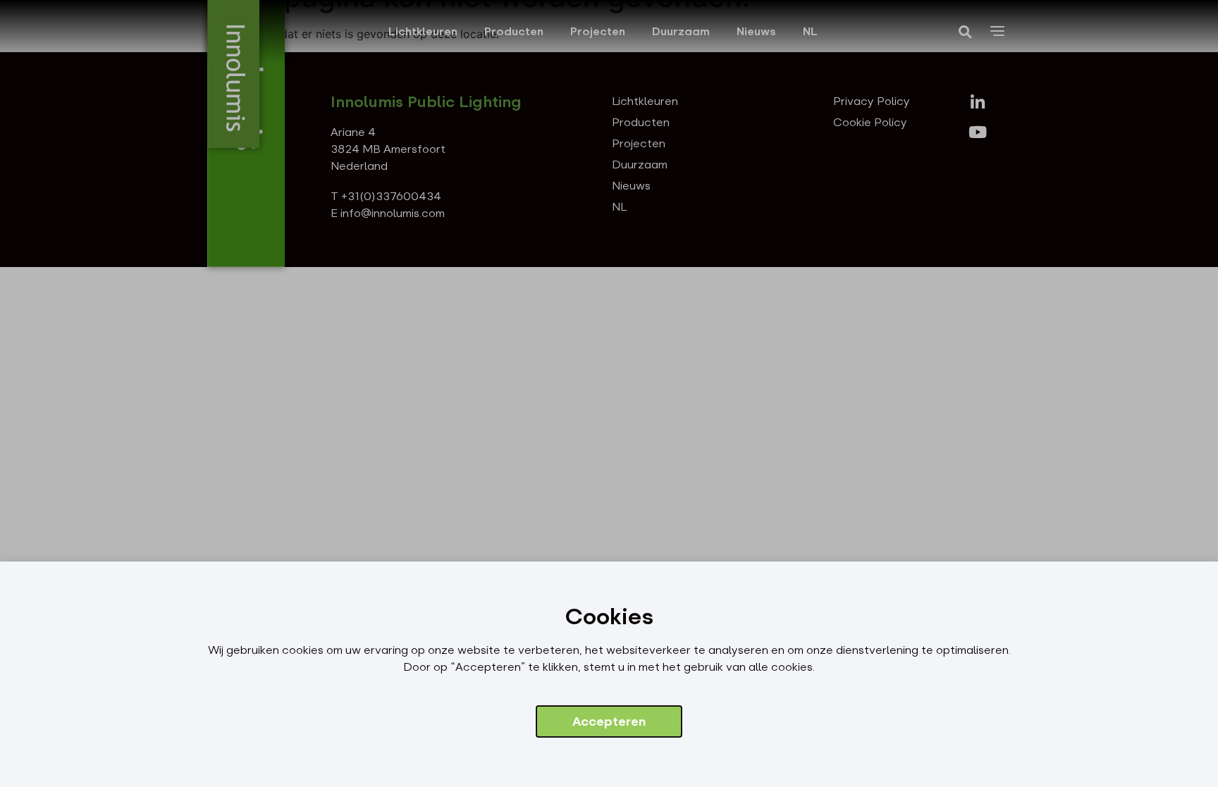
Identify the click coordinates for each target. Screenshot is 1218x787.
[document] (609, 393)
